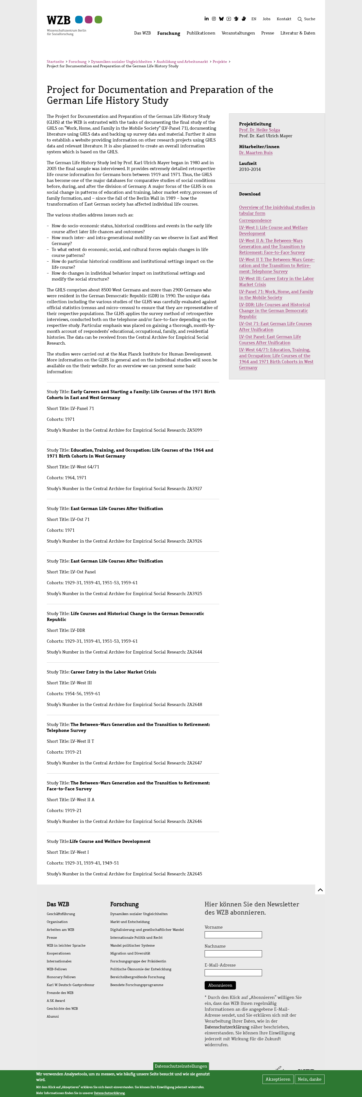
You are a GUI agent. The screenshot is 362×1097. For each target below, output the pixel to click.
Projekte (220, 61)
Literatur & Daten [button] (299, 34)
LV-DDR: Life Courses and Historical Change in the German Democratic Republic (274, 310)
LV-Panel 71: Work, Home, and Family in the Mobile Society (276, 295)
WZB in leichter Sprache (66, 945)
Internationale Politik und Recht (136, 937)
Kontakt (284, 18)
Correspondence (255, 220)
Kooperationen (59, 953)
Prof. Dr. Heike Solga (259, 130)
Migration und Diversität (130, 953)
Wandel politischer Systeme (132, 945)
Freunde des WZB (60, 993)
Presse (52, 937)
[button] (316, 62)
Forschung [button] (170, 34)
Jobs (266, 18)
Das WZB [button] (144, 34)
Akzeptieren (278, 1079)
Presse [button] (269, 34)
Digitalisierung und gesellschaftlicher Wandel (147, 929)
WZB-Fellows (57, 969)
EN (253, 18)
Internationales (59, 961)
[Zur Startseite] (66, 25)
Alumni (53, 1016)
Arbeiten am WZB (60, 929)
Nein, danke (309, 1079)
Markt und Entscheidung (130, 922)
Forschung (77, 61)
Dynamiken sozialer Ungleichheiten (121, 61)
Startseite (55, 61)
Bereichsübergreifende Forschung (137, 977)
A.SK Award (56, 1000)
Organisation (57, 922)
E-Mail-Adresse (220, 965)
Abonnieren (220, 985)
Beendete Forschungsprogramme (136, 985)
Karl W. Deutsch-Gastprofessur (71, 985)
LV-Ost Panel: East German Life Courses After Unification (270, 340)
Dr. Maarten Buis (256, 153)
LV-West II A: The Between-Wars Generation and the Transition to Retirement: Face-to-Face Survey (272, 246)
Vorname (214, 927)
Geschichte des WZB (62, 1008)
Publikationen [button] (202, 34)
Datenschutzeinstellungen (181, 1066)
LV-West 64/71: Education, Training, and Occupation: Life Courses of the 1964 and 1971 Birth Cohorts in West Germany (276, 359)
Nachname (215, 946)
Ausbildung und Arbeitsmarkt (182, 61)
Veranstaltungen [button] (240, 34)
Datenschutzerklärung (227, 1027)
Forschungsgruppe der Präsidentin (138, 961)
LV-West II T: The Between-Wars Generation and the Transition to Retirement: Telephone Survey (277, 265)
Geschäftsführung (61, 914)
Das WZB (58, 904)
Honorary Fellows (61, 977)
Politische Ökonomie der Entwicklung (140, 969)
